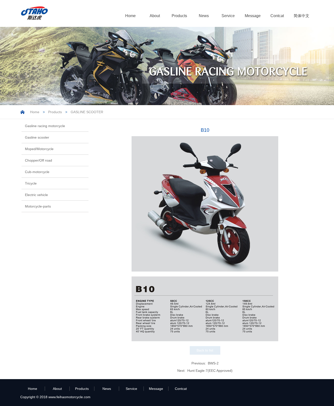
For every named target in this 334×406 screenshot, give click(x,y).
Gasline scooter (37, 137)
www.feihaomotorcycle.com (69, 397)
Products (179, 16)
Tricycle (31, 183)
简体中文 (301, 16)
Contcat (277, 16)
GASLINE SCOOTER (87, 112)
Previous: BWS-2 (205, 363)
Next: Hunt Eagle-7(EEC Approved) (205, 371)
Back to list (205, 350)
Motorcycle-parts (38, 206)
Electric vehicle (36, 195)
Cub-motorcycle (37, 172)
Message (253, 16)
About (155, 16)
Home (130, 16)
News (204, 16)
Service (228, 16)
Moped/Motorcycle (39, 149)
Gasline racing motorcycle (45, 126)
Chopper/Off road (38, 160)
